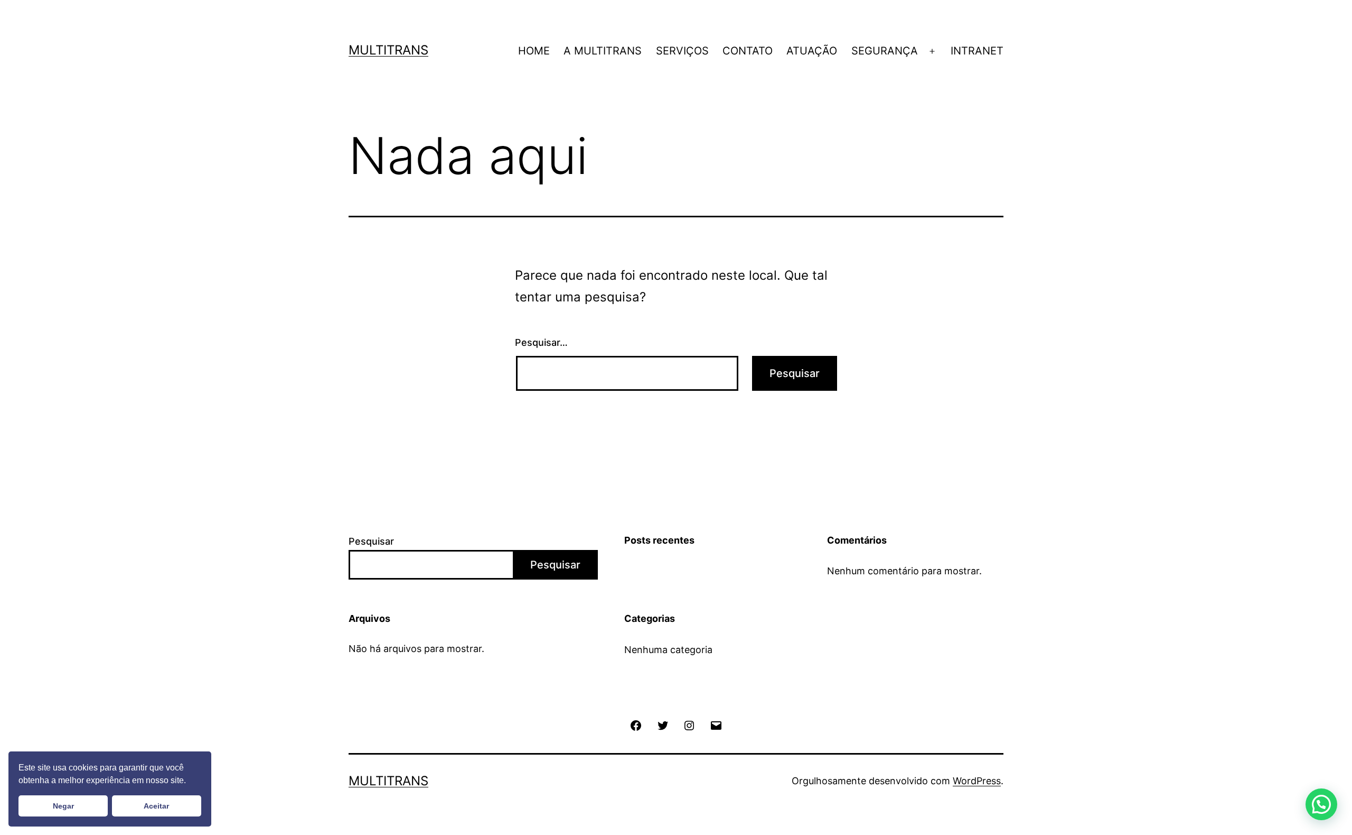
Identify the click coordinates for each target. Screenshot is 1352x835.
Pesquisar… (541, 342)
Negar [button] (63, 806)
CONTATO (747, 50)
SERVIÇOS (682, 50)
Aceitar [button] (156, 806)
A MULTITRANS (603, 50)
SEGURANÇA (884, 50)
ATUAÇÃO (811, 50)
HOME (534, 50)
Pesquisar (371, 541)
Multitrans (388, 50)
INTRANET (977, 50)
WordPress (977, 780)
